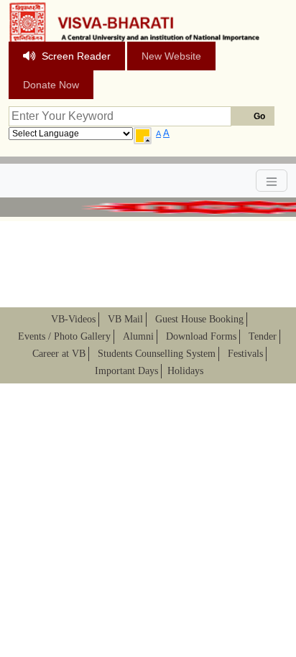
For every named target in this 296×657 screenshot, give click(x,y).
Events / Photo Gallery (64, 336)
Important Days (126, 370)
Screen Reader (76, 56)
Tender (263, 336)
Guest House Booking (199, 319)
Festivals (245, 353)
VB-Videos (73, 319)
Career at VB (58, 353)
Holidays (185, 370)
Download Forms (201, 336)
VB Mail (125, 319)
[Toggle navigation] (271, 180)
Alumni (138, 336)
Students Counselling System (157, 353)
